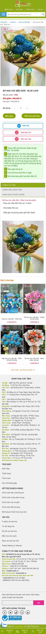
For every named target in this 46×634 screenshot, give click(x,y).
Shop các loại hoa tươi (10, 540)
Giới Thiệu (19, 9)
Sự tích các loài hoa (9, 531)
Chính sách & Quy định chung (13, 497)
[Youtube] (28, 612)
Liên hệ (40, 9)
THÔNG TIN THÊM (9, 185)
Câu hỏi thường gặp (9, 483)
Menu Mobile (3, 14)
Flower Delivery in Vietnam (12, 545)
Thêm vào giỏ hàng (32, 116)
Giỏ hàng (9, 9)
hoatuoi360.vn (19, 626)
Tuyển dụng (6, 473)
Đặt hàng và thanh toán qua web (14, 512)
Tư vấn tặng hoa (8, 526)
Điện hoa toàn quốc (9, 536)
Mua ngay (9, 116)
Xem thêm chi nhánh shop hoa (14, 460)
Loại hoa (13, 22)
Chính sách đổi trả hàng (11, 507)
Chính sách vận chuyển (11, 502)
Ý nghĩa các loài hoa (9, 521)
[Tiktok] (16, 612)
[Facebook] (5, 612)
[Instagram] (22, 612)
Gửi (38, 603)
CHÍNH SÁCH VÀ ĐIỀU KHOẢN (13, 194)
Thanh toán (30, 9)
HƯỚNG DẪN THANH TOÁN (12, 190)
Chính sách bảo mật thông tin (13, 492)
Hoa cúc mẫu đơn (24, 22)
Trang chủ (3, 22)
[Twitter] (10, 612)
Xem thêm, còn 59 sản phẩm (22, 370)
